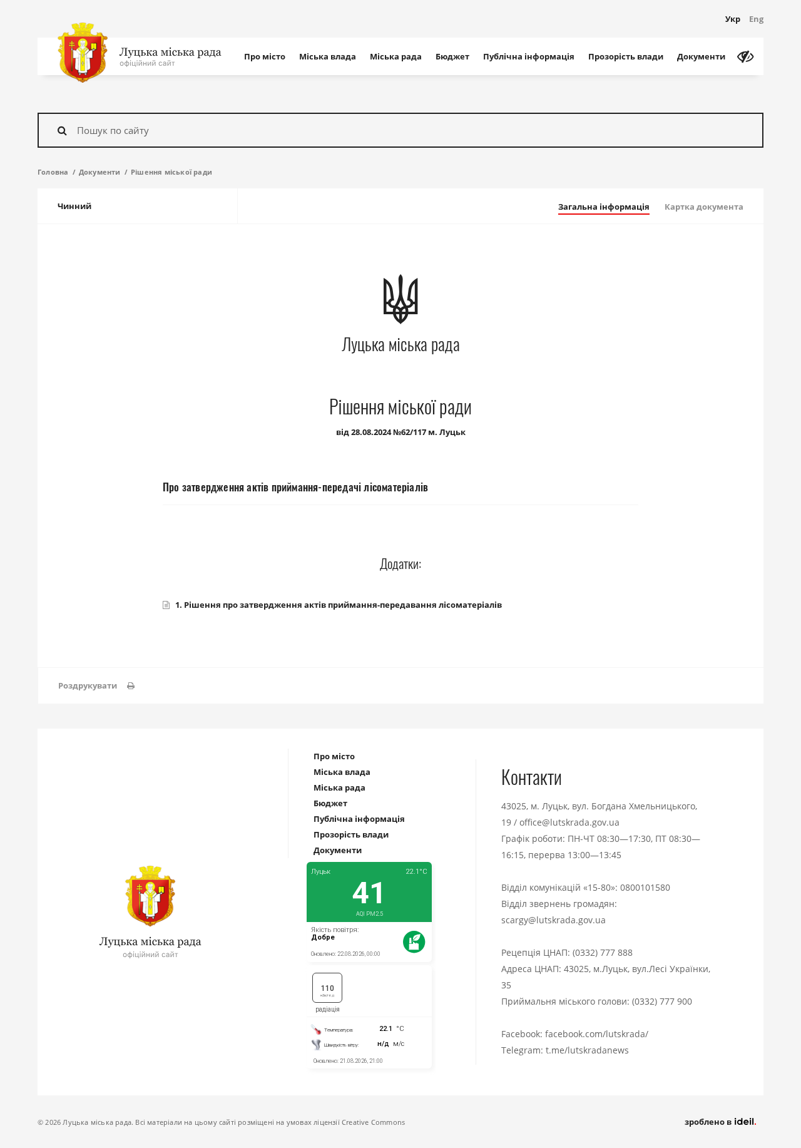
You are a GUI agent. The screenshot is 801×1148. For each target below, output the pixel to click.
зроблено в (709, 1121)
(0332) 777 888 (603, 952)
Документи (701, 56)
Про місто (264, 56)
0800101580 (645, 887)
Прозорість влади (625, 56)
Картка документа (704, 206)
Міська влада (327, 56)
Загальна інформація (604, 206)
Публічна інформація (528, 56)
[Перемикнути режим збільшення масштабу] (745, 56)
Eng (756, 18)
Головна (53, 172)
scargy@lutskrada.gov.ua (553, 920)
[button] (96, 686)
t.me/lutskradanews (587, 1050)
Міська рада (396, 56)
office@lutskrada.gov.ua (569, 822)
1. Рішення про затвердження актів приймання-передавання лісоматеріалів (338, 604)
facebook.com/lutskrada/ (596, 1034)
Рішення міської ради (171, 172)
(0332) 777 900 (662, 1001)
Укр (732, 18)
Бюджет (452, 56)
